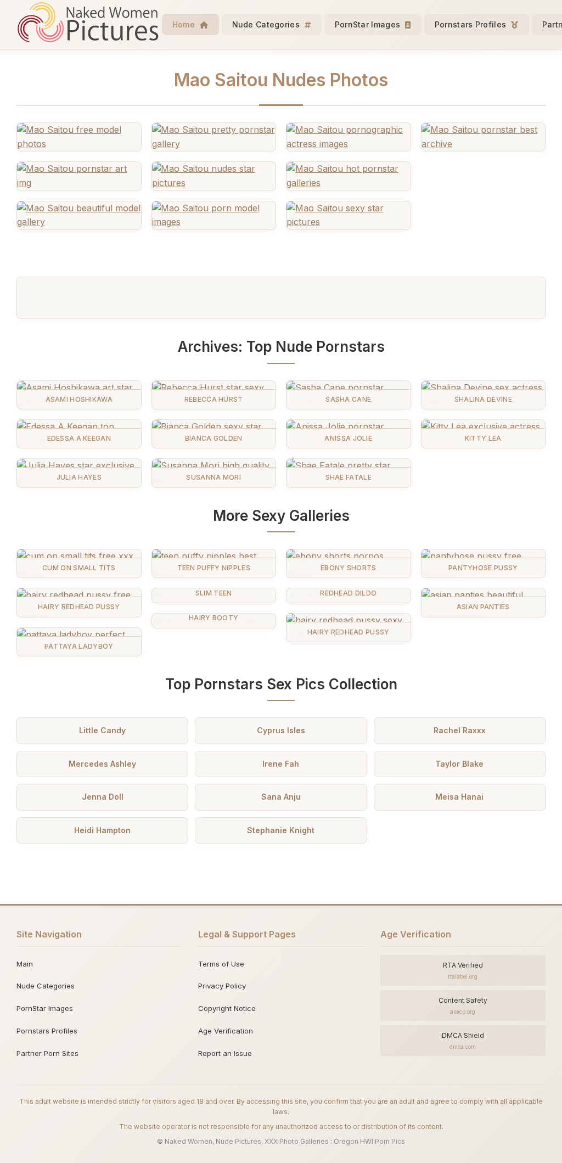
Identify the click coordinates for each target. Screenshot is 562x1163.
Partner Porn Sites (47, 1053)
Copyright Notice (227, 1008)
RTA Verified (463, 970)
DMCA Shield (463, 1040)
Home (185, 24)
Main (24, 963)
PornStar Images (369, 24)
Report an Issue (225, 1053)
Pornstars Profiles (472, 24)
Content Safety (463, 1005)
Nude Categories (267, 24)
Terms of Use (221, 963)
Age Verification (225, 1030)
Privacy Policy (222, 985)
